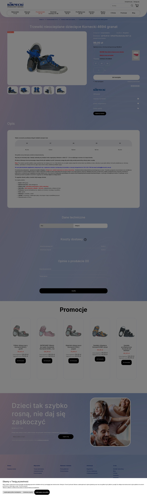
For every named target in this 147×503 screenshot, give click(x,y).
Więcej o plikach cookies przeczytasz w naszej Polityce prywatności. (21, 487)
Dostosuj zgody (28, 492)
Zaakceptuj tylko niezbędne (12, 492)
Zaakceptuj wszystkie (42, 492)
